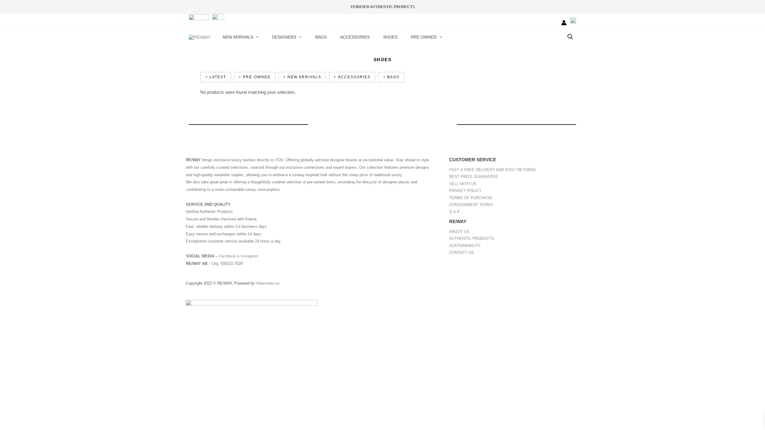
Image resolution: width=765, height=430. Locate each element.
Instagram (249, 256)
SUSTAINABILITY (465, 245)
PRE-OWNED (257, 77)
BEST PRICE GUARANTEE (473, 176)
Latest (217, 77)
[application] (255, 37)
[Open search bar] (570, 36)
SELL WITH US (462, 184)
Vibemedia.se (267, 283)
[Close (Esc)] (66, 352)
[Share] (47, 352)
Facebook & (230, 256)
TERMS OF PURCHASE (470, 198)
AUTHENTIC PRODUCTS (471, 238)
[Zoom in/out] (9, 352)
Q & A (454, 211)
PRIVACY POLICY (465, 190)
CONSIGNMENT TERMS (471, 204)
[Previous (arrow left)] (9, 361)
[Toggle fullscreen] (28, 352)
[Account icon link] (564, 22)
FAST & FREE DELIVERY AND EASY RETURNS (492, 170)
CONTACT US (461, 252)
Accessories (354, 77)
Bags (393, 77)
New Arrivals (304, 77)
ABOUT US (459, 231)
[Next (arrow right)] (28, 361)
